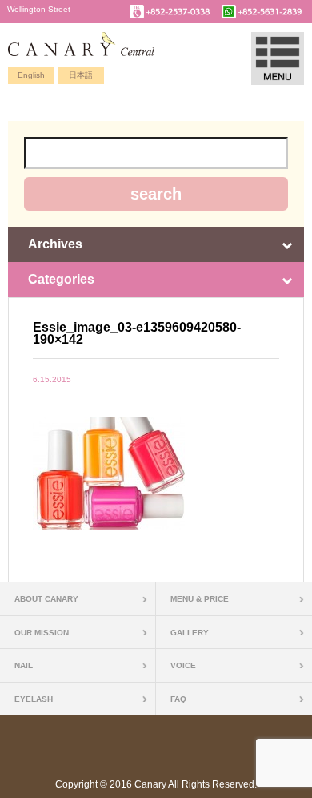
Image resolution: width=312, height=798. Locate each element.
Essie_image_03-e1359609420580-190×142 (137, 333)
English (31, 75)
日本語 (81, 75)
